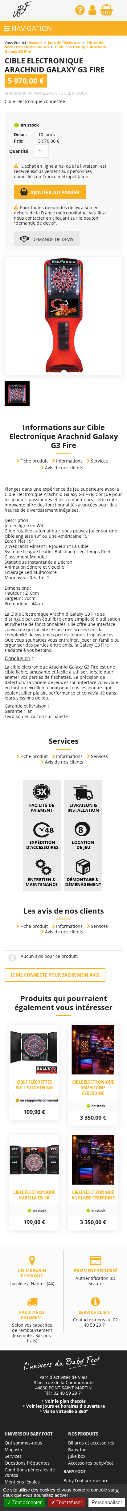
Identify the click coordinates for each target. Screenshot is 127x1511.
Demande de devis (52, 239)
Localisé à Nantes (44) (32, 1277)
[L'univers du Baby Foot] (22, 10)
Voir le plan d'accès (65, 1401)
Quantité (18, 151)
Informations (69, 461)
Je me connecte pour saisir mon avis (55, 974)
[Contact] (80, 12)
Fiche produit (34, 461)
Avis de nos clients (64, 468)
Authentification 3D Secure (95, 1277)
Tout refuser (68, 1502)
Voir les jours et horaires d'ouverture (65, 1406)
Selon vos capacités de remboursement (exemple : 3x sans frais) (32, 1326)
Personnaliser (107, 1502)
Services (99, 461)
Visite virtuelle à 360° (65, 1411)
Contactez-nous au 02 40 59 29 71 (95, 1318)
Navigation (31, 28)
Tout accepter (26, 1502)
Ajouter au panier (55, 192)
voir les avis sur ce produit (61, 93)
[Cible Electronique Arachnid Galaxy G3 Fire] (63, 315)
